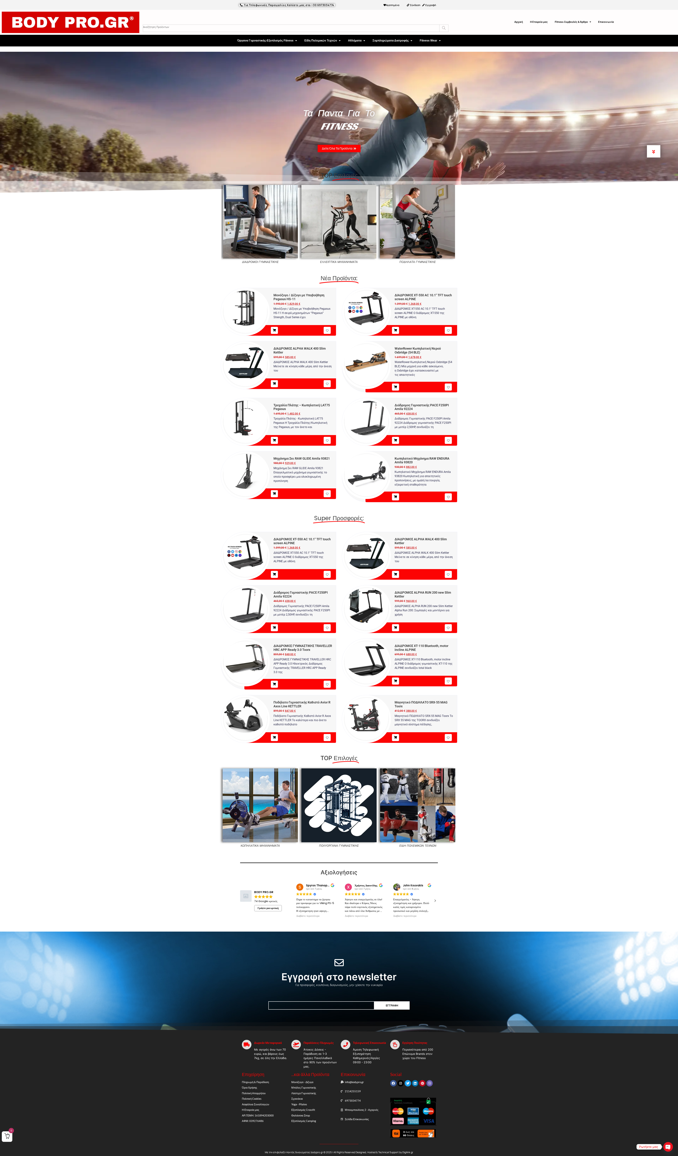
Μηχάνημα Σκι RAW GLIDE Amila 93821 (301, 458)
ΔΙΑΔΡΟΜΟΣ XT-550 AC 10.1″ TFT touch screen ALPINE (423, 297)
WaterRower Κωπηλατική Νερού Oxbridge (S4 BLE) (418, 350)
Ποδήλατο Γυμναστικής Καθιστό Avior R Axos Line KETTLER (301, 704)
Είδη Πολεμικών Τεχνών (320, 40)
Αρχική (518, 21)
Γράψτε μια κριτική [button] (268, 908)
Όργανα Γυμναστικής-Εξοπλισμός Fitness (265, 40)
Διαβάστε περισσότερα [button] (307, 916)
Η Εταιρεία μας (539, 21)
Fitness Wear (428, 40)
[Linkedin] (415, 1083)
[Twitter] (408, 1083)
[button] (435, 900)
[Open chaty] (668, 1147)
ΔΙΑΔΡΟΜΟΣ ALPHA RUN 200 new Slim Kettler (423, 594)
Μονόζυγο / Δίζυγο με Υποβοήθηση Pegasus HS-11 (298, 297)
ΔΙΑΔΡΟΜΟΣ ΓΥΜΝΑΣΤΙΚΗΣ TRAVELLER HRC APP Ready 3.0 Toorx (302, 648)
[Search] (443, 28)
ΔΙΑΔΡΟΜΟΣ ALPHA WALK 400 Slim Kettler (299, 350)
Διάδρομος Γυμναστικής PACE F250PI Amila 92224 (422, 407)
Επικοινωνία (606, 21)
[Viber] (429, 1083)
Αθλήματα (355, 40)
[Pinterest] (422, 1083)
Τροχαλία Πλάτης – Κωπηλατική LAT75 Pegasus (301, 407)
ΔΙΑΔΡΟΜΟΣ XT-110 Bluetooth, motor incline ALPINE (421, 648)
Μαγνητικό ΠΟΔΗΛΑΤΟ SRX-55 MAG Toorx (421, 704)
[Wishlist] (327, 330)
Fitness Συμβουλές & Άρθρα (571, 21)
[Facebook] (393, 1083)
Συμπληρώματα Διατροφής (391, 40)
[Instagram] (400, 1083)
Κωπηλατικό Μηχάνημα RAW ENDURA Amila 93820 (422, 460)
